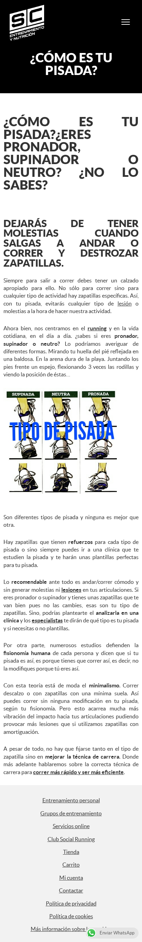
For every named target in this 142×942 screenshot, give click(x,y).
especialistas (47, 620)
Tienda (71, 852)
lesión (125, 303)
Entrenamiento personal (71, 800)
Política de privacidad (71, 903)
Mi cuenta (71, 878)
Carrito (71, 864)
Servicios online (71, 826)
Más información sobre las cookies (71, 929)
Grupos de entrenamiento (71, 813)
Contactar (71, 890)
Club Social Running (71, 839)
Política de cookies (71, 916)
